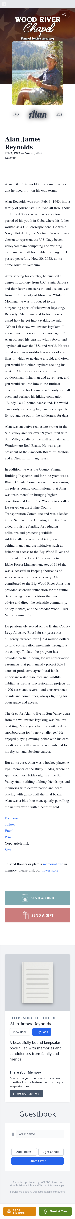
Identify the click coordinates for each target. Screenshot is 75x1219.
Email (9, 830)
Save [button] (8, 849)
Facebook (12, 817)
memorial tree (53, 863)
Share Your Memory (26, 1093)
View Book (19, 1032)
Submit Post (38, 1161)
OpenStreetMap (42, 1191)
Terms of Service (48, 1185)
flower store (50, 870)
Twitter (10, 824)
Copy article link (17, 843)
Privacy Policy (26, 1185)
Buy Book (42, 1032)
